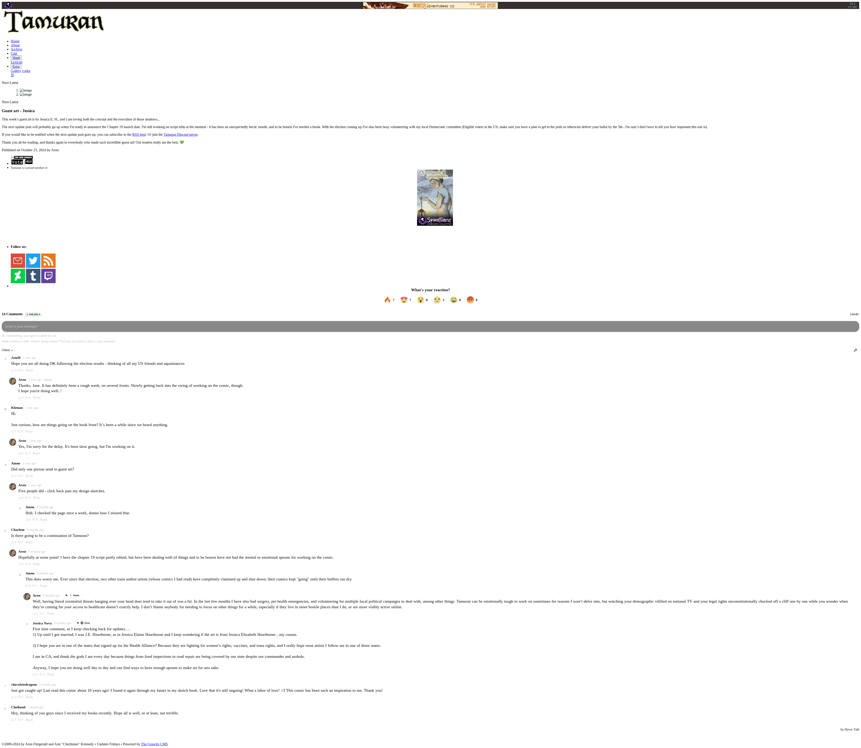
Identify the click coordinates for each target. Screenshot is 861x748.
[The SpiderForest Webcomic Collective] (8, 5)
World (16, 57)
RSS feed (139, 134)
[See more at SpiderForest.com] (853, 5)
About (15, 45)
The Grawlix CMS (154, 744)
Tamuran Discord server (181, 134)
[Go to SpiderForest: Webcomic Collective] (435, 221)
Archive (16, 49)
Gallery (16, 71)
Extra (16, 66)
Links (26, 71)
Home (15, 41)
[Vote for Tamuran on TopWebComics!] (22, 163)
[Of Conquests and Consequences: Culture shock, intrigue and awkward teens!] (435, 193)
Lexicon (16, 62)
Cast (14, 53)
